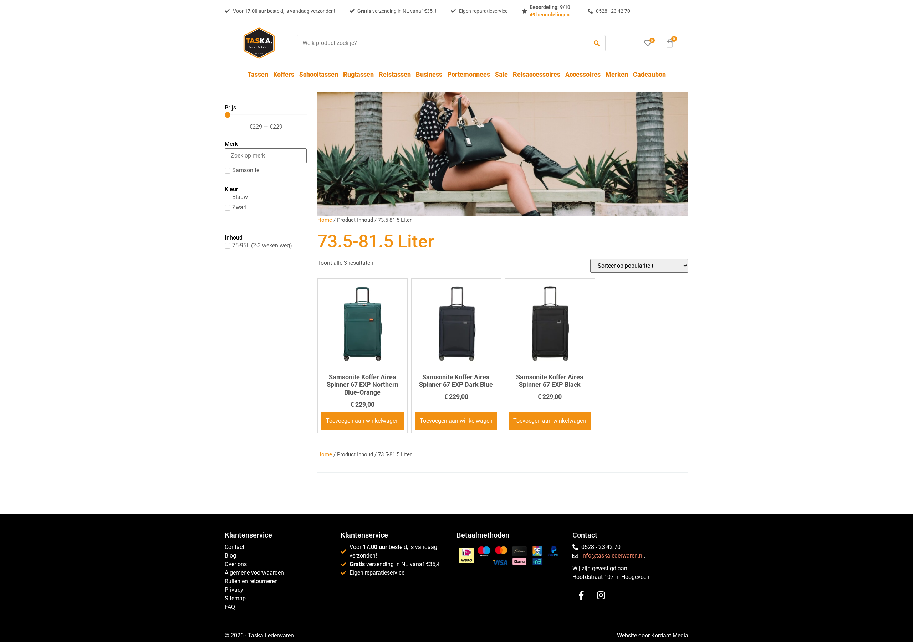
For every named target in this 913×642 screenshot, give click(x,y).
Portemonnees (468, 74)
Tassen (258, 74)
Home (324, 220)
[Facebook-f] (581, 595)
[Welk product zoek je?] (441, 43)
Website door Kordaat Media (652, 635)
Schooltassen (318, 74)
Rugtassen (358, 74)
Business (429, 74)
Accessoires (583, 74)
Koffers (283, 74)
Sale (501, 74)
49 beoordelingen (550, 14)
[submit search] (596, 43)
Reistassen (395, 74)
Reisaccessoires (536, 74)
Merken (617, 74)
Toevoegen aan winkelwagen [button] (362, 420)
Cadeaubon (649, 74)
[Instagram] (601, 595)
